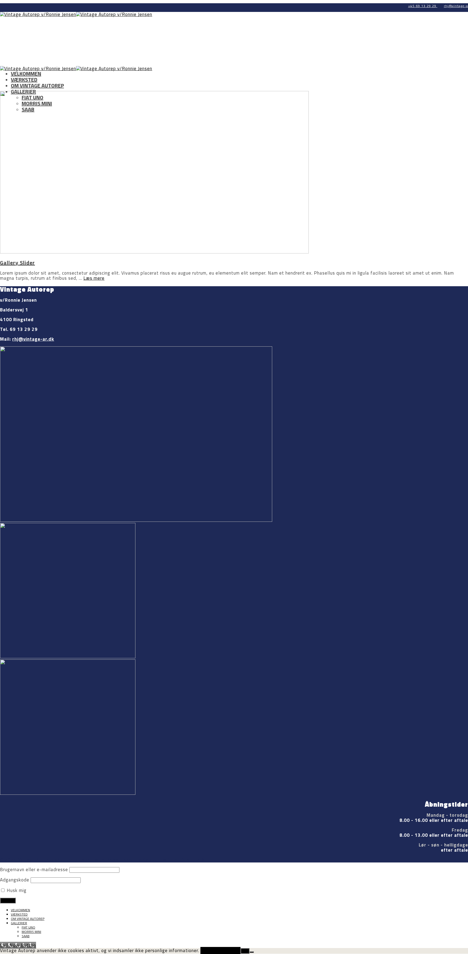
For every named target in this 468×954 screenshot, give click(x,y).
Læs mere (94, 278)
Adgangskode (14, 879)
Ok (245, 951)
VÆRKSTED (24, 79)
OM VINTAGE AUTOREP (37, 85)
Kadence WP (156, 859)
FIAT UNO (28, 927)
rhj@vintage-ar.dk (33, 339)
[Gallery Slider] (154, 251)
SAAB (26, 936)
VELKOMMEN (26, 73)
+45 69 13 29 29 (422, 5)
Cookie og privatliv (220, 950)
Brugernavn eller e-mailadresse (34, 869)
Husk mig (16, 890)
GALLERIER (19, 923)
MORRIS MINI (31, 931)
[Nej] (251, 952)
